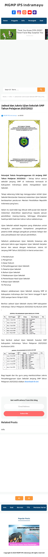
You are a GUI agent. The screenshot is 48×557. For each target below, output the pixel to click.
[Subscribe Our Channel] (29, 12)
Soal (11, 507)
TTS (28, 507)
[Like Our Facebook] (13, 12)
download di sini (32, 382)
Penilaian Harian (39, 507)
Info (4, 507)
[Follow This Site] (24, 12)
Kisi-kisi (20, 507)
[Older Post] (29, 498)
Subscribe (24, 413)
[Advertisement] (24, 63)
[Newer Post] (19, 498)
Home (5, 20)
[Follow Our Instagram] (19, 12)
